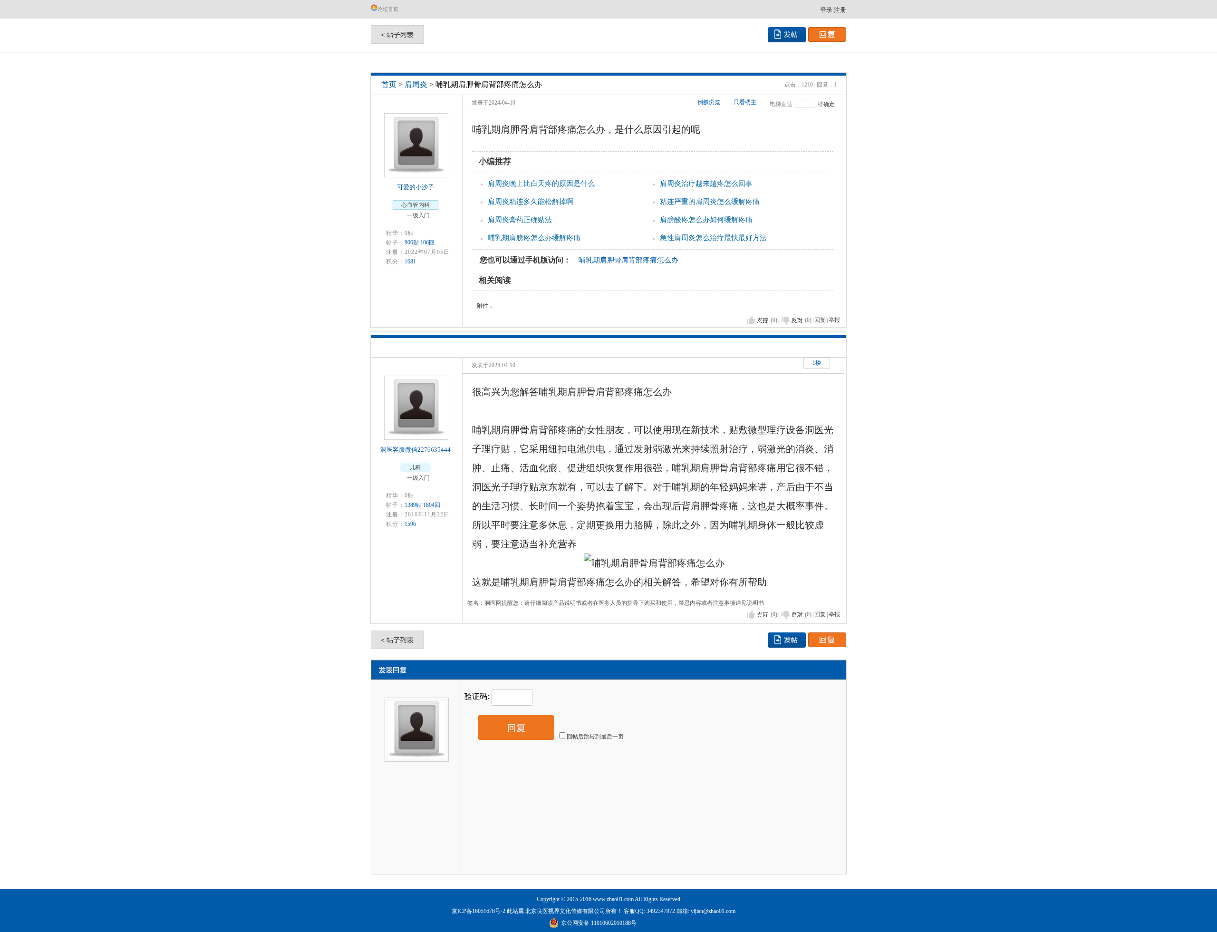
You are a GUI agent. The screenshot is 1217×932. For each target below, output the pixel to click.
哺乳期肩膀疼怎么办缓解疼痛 (534, 238)
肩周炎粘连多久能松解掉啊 (530, 201)
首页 (388, 84)
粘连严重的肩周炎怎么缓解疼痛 (710, 201)
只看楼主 (745, 102)
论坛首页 (387, 9)
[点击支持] (758, 320)
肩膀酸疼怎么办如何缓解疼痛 (706, 219)
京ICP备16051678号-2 (478, 911)
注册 (840, 9)
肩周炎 (416, 84)
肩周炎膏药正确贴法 (520, 219)
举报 (834, 320)
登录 (826, 9)
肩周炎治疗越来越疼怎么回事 (706, 183)
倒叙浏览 (708, 102)
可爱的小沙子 (415, 187)
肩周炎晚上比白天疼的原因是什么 (541, 183)
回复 (820, 320)
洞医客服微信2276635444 (415, 449)
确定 (829, 104)
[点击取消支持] (792, 320)
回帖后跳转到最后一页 (595, 736)
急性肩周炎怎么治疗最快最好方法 (713, 238)
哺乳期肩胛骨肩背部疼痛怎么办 (628, 260)
